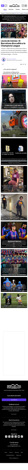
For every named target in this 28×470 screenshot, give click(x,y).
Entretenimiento (10, 455)
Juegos (21, 13)
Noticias (11, 9)
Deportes (18, 455)
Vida (22, 452)
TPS (17, 13)
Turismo (18, 9)
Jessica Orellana (12, 59)
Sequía (2, 13)
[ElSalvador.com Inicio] (14, 5)
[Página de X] (9, 437)
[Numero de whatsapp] (15, 437)
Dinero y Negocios (13, 458)
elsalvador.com (5, 18)
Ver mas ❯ (13, 414)
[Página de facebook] (6, 437)
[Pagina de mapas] (23, 6)
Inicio (5, 9)
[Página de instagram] (12, 437)
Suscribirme (14, 400)
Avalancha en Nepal (10, 13)
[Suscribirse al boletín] (2, 5)
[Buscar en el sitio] (6, 6)
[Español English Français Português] (26, 6)
